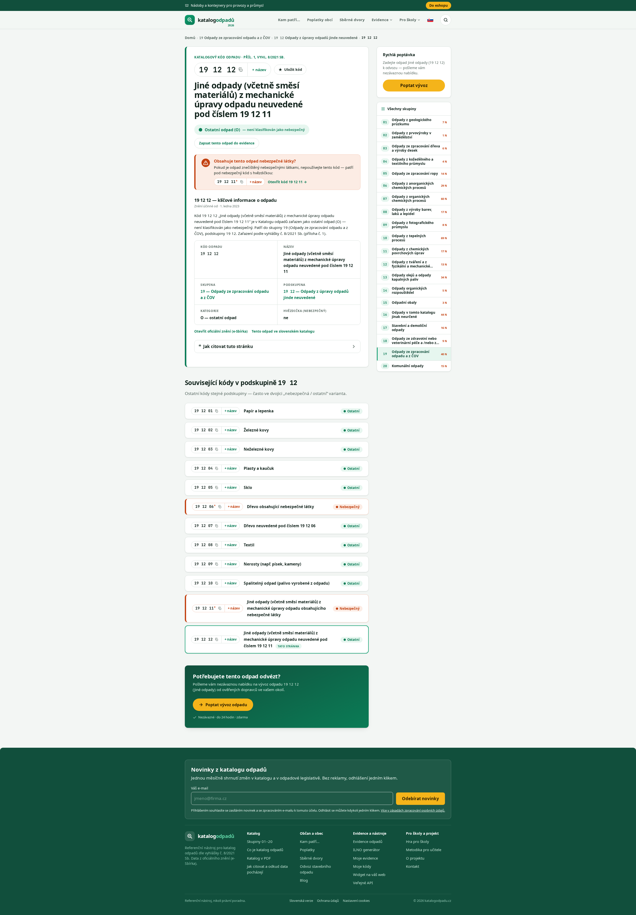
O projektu (415, 858)
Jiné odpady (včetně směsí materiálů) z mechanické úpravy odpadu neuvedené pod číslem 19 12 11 (285, 639)
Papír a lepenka (259, 411)
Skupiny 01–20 (260, 841)
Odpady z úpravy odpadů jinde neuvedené (316, 37)
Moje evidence (365, 858)
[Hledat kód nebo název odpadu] (445, 19)
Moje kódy (362, 866)
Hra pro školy (417, 841)
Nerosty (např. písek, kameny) (272, 564)
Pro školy (407, 19)
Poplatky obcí (320, 19)
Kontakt (412, 866)
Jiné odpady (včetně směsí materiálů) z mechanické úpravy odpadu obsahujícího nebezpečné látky (286, 608)
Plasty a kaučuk (259, 468)
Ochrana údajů (328, 900)
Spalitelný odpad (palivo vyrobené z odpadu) (286, 583)
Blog (304, 880)
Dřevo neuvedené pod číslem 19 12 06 (280, 525)
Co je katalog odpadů (265, 849)
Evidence (380, 19)
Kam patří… (289, 19)
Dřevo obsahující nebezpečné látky (280, 506)
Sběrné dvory (352, 19)
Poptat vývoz (414, 85)
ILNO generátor (366, 849)
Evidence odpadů (367, 841)
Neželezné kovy (259, 449)
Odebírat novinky (420, 798)
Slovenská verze (301, 900)
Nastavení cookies (356, 900)
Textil (249, 545)
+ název (259, 69)
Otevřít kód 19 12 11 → (287, 181)
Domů (190, 37)
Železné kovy (256, 430)
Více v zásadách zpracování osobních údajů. (413, 810)
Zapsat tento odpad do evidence (226, 143)
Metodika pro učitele (423, 849)
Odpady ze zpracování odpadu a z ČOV (234, 37)
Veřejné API (363, 882)
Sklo (248, 487)
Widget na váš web (369, 874)
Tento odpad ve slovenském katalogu (283, 331)
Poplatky (307, 849)
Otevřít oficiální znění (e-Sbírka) (221, 331)
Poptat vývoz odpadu (226, 704)
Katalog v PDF (259, 858)
